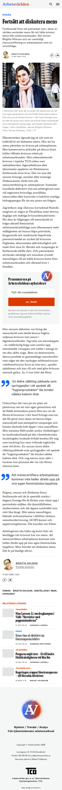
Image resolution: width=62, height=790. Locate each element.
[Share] (57, 55)
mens (54, 591)
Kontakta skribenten (25, 567)
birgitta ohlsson (23, 591)
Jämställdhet (42, 591)
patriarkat (8, 594)
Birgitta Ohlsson (21, 54)
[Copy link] (52, 55)
